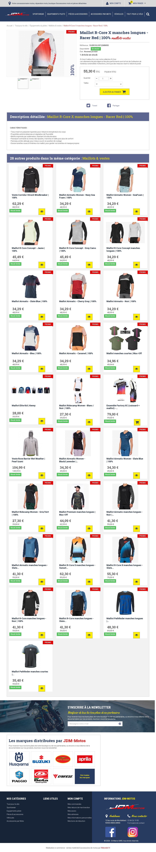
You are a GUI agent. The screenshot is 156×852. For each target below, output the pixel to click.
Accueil (9, 26)
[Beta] (41, 776)
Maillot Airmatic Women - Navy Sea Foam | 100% (77, 196)
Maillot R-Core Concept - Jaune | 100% (28, 249)
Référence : (84, 45)
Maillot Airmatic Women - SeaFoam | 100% (125, 196)
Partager (116, 106)
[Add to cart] (137, 422)
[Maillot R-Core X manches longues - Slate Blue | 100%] (125, 550)
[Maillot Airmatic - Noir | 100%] (125, 286)
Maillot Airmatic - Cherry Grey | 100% (77, 301)
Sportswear (38, 14)
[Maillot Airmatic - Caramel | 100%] (78, 338)
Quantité (87, 78)
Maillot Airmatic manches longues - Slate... (30, 566)
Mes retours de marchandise (79, 807)
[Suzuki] (41, 759)
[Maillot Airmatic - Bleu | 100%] (30, 338)
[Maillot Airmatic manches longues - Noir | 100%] (125, 496)
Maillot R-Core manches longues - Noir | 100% (29, 620)
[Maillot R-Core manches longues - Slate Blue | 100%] (78, 603)
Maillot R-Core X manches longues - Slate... (125, 566)
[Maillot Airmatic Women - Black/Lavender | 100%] (78, 443)
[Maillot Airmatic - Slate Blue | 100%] (30, 286)
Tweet (94, 106)
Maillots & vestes (96, 158)
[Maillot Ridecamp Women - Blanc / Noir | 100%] (78, 390)
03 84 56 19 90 (133, 820)
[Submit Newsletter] (120, 724)
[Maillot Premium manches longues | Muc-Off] (78, 496)
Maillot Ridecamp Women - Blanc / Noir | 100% (76, 407)
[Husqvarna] (19, 759)
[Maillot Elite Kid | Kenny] (30, 390)
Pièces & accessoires (78, 14)
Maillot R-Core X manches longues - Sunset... (77, 566)
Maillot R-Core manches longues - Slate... (76, 620)
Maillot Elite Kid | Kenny (23, 405)
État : (82, 52)
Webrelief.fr (105, 848)
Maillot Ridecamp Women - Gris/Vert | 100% (30, 513)
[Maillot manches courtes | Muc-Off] (125, 338)
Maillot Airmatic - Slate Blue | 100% (29, 301)
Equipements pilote (56, 14)
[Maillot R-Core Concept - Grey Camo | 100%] (78, 233)
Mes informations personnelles (80, 818)
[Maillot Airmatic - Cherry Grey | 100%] (78, 286)
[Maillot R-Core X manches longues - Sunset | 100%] (78, 550)
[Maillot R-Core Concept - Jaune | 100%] (30, 233)
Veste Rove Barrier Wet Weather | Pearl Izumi (28, 460)
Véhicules (118, 14)
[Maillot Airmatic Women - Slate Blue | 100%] (125, 443)
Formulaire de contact (135, 823)
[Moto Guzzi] (63, 759)
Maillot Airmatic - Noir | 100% (121, 301)
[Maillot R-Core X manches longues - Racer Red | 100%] (23, 83)
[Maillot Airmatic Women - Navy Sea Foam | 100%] (78, 179)
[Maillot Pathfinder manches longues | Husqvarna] (125, 603)
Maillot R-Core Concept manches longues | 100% (123, 249)
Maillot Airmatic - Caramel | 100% (76, 353)
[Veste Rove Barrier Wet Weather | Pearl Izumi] (30, 443)
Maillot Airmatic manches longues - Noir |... (124, 513)
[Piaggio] (19, 776)
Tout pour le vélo (135, 14)
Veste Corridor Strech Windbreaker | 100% (30, 196)
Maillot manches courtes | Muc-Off (124, 353)
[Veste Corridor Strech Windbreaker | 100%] (30, 179)
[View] (42, 212)
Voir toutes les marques (85, 776)
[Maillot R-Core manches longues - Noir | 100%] (30, 603)
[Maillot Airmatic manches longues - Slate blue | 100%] (30, 550)
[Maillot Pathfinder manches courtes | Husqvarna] (30, 656)
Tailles (86, 83)
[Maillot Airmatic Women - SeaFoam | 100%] (125, 179)
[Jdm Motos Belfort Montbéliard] (17, 14)
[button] (147, 14)
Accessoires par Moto (101, 14)
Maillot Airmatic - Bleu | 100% (26, 353)
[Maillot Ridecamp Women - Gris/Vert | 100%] (30, 496)
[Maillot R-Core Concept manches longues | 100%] (125, 233)
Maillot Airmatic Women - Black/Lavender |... (72, 460)
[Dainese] (63, 776)
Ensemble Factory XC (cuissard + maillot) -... (123, 407)
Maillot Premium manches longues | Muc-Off (77, 513)
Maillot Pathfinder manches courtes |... (30, 673)
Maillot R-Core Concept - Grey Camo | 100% (77, 249)
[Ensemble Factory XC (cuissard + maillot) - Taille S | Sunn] (125, 390)
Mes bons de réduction (76, 821)
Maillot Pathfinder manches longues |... (125, 620)
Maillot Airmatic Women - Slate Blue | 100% (125, 460)
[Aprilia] (84, 759)
